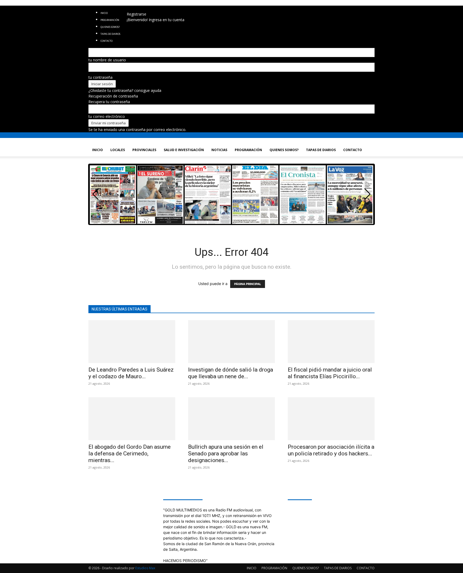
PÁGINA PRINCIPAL (247, 284)
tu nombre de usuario (107, 59)
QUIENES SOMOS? (284, 150)
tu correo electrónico (106, 116)
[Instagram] (139, 8)
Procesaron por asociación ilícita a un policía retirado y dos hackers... (331, 450)
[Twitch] (147, 8)
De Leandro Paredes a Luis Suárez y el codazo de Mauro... (131, 373)
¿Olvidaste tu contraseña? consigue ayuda (124, 90)
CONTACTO (352, 150)
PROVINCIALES (144, 150)
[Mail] (143, 8)
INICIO (104, 13)
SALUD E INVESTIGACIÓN (184, 150)
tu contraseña (100, 77)
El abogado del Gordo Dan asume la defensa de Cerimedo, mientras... (129, 453)
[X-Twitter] (151, 8)
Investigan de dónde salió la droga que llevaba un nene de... (230, 373)
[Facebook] (135, 8)
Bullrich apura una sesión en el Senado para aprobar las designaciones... (225, 453)
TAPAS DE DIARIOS (321, 150)
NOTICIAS (219, 150)
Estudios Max (145, 568)
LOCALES (117, 150)
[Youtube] (154, 8)
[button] (367, 194)
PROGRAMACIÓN (109, 20)
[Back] (164, 8)
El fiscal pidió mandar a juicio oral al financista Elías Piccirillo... (330, 373)
